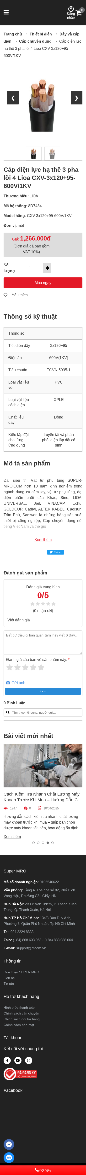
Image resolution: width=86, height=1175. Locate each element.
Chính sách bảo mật (19, 1025)
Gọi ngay (45, 1170)
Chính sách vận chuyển (21, 1013)
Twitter (58, 552)
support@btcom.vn (31, 948)
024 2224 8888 (22, 932)
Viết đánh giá (18, 620)
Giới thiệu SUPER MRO (21, 972)
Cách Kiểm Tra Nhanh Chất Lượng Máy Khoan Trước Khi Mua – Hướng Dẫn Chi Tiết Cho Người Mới (42, 800)
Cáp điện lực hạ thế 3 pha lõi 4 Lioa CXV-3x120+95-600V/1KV (42, 48)
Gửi (43, 691)
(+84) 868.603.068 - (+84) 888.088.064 (43, 940)
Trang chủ (13, 34)
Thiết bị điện (41, 34)
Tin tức (9, 984)
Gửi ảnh (18, 683)
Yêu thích (19, 295)
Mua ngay (43, 283)
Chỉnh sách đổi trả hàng (22, 1019)
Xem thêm (43, 540)
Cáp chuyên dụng (35, 41)
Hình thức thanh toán (20, 1007)
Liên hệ (9, 978)
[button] (7, 12)
